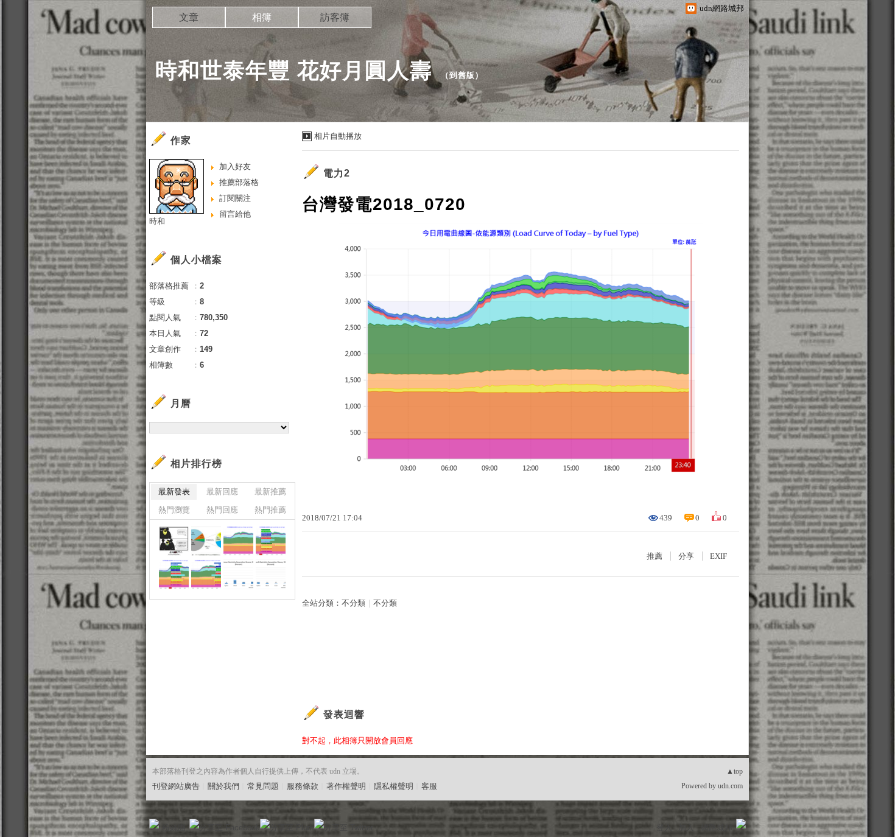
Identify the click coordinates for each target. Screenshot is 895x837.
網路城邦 (716, 827)
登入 (664, 827)
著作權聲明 (346, 786)
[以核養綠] (174, 541)
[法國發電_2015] (271, 574)
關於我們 (223, 786)
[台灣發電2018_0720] (238, 541)
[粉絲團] (154, 823)
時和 (157, 221)
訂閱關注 (235, 198)
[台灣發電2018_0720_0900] (174, 574)
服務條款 (302, 786)
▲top (734, 771)
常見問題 (263, 786)
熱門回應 (222, 509)
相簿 (262, 17)
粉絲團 (174, 827)
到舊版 (462, 75)
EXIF (718, 556)
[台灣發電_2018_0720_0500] (271, 541)
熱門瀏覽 (174, 509)
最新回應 (222, 491)
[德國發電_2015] (238, 574)
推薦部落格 (239, 182)
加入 (686, 827)
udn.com (730, 786)
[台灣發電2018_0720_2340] (206, 574)
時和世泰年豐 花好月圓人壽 (293, 70)
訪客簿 (334, 17)
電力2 (336, 173)
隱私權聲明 (393, 786)
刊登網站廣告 (176, 786)
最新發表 (174, 491)
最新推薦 (270, 491)
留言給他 (235, 214)
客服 (429, 786)
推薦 (654, 556)
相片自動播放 (338, 136)
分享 (686, 556)
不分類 (353, 603)
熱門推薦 (270, 509)
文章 (188, 17)
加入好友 (235, 166)
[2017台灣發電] (206, 541)
